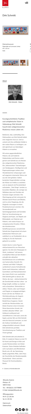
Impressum (6, 403)
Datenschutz (7, 405)
